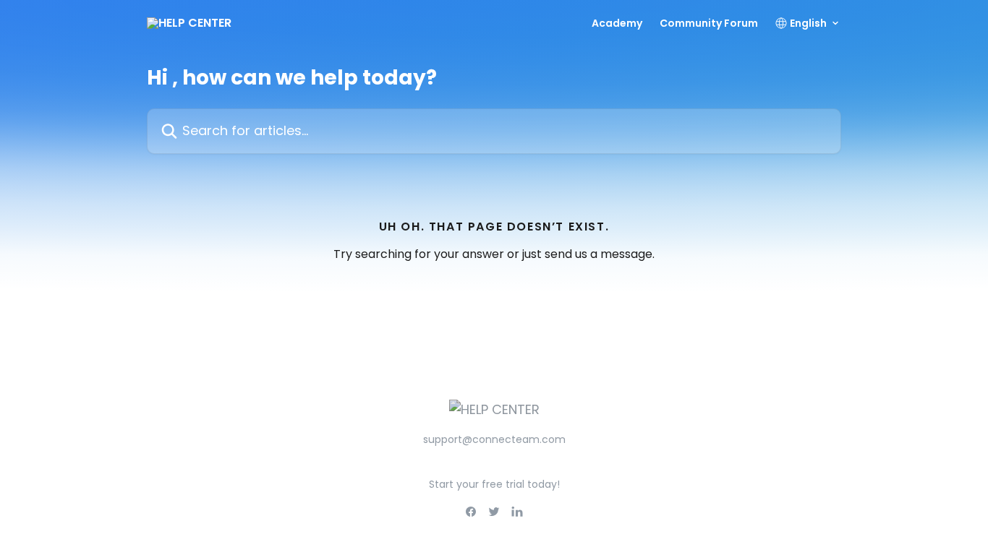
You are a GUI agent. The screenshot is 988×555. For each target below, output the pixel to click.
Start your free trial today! (494, 484)
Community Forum (709, 23)
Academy (617, 23)
